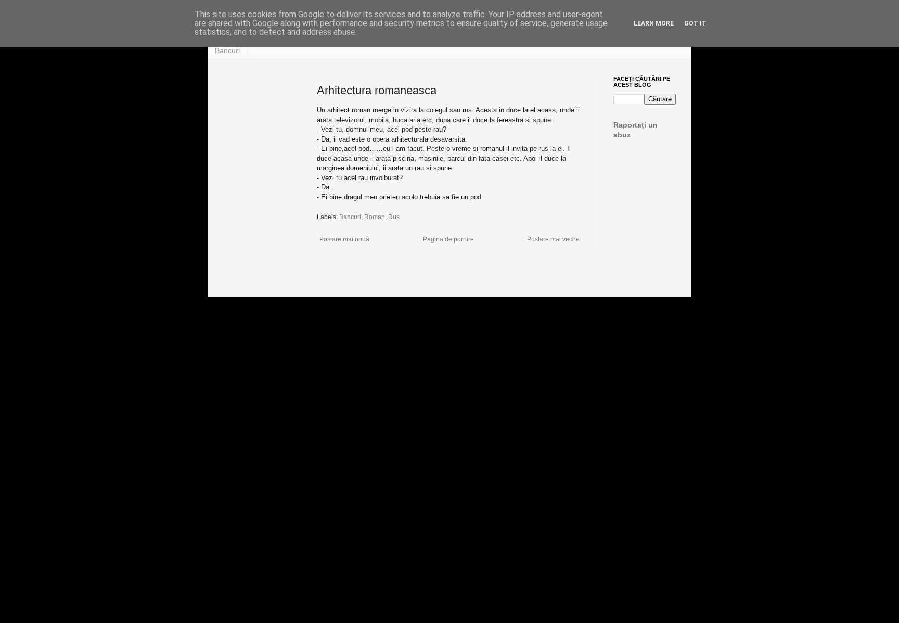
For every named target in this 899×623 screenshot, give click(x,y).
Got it (695, 23)
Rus (394, 217)
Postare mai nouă (344, 239)
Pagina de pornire (448, 239)
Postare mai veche (553, 239)
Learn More (654, 23)
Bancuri (227, 50)
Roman (374, 217)
